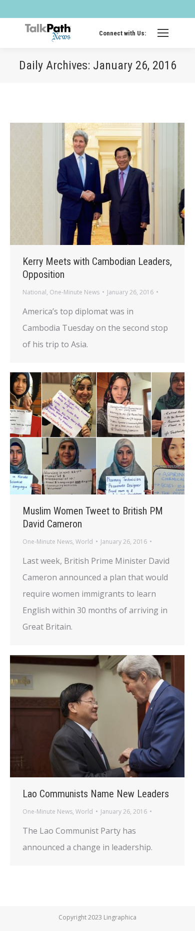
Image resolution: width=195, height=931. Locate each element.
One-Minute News (75, 292)
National (34, 292)
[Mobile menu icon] (163, 33)
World (84, 541)
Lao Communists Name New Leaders (95, 794)
